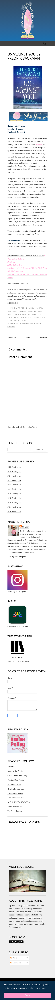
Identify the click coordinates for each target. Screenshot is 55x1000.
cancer (31, 308)
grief (34, 314)
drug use (38, 311)
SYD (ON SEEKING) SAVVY (18, 802)
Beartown (39, 145)
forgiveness (18, 314)
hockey (10, 317)
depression (29, 311)
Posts (14, 958)
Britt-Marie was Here (15, 271)
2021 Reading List (14, 489)
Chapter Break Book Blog (17, 776)
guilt (39, 314)
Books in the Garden (15, 771)
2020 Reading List (14, 494)
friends (27, 314)
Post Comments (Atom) (27, 427)
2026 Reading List (14, 467)
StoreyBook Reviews (15, 798)
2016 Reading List (14, 511)
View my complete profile (17, 557)
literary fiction (32, 317)
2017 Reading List (14, 507)
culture (19, 311)
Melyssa (30, 323)
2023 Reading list (14, 480)
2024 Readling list (14, 476)
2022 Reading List (14, 485)
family (9, 314)
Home (28, 338)
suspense (11, 323)
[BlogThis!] (11, 303)
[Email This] (8, 303)
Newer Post (12, 338)
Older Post (43, 338)
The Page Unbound (14, 811)
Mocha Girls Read (14, 784)
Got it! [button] (27, 995)
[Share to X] (13, 303)
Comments (16, 963)
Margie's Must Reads (15, 780)
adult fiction (21, 308)
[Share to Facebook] (16, 303)
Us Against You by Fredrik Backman (24, 56)
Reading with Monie (15, 793)
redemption (24, 320)
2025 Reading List (14, 472)
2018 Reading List (14, 503)
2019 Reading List (14, 498)
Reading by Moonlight (15, 789)
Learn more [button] (40, 988)
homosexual (19, 317)
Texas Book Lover (14, 807)
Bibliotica (11, 767)
